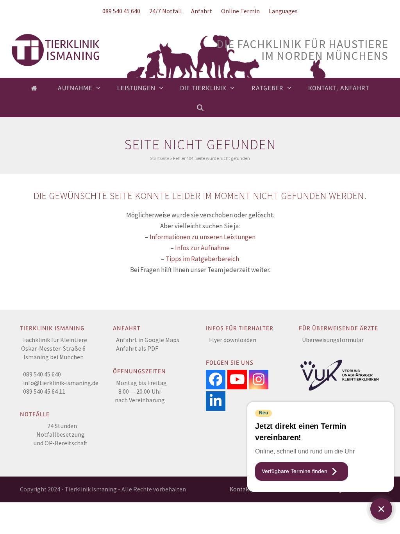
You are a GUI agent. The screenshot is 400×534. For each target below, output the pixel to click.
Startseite (159, 158)
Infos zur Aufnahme (202, 248)
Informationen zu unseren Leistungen (202, 237)
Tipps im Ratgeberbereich (202, 258)
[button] (200, 107)
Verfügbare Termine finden (294, 471)
